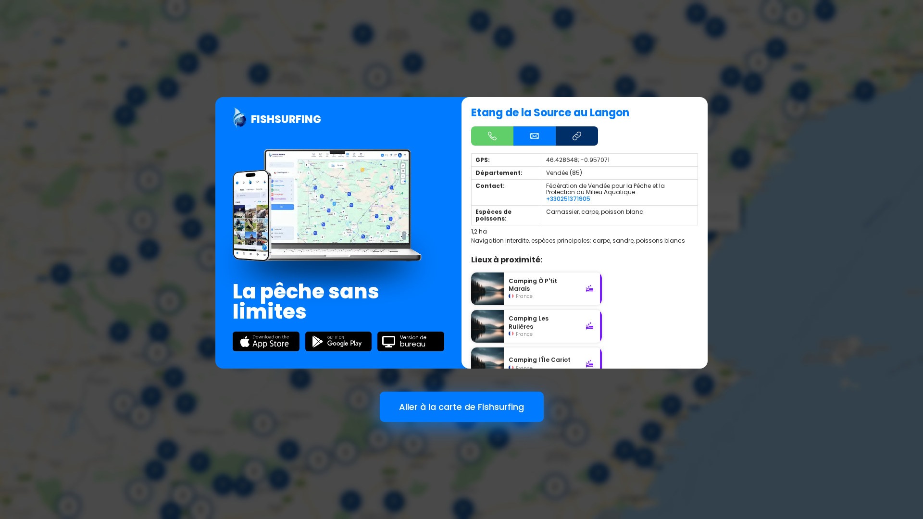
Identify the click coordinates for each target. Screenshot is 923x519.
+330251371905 (568, 199)
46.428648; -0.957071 (578, 160)
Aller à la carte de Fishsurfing (461, 407)
